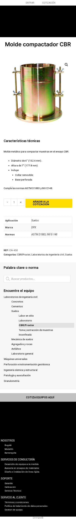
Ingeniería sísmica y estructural (20, 369)
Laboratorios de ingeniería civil (20, 296)
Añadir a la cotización (41, 203)
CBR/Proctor (26, 325)
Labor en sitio (26, 315)
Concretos (17, 301)
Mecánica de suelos (22, 339)
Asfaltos (16, 348)
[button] (64, 20)
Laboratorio (25, 320)
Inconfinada (25, 334)
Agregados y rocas (21, 344)
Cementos (17, 306)
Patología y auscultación (17, 375)
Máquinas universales (15, 358)
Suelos (15, 311)
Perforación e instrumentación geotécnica (27, 364)
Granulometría (11, 380)
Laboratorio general (22, 353)
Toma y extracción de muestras (36, 329)
